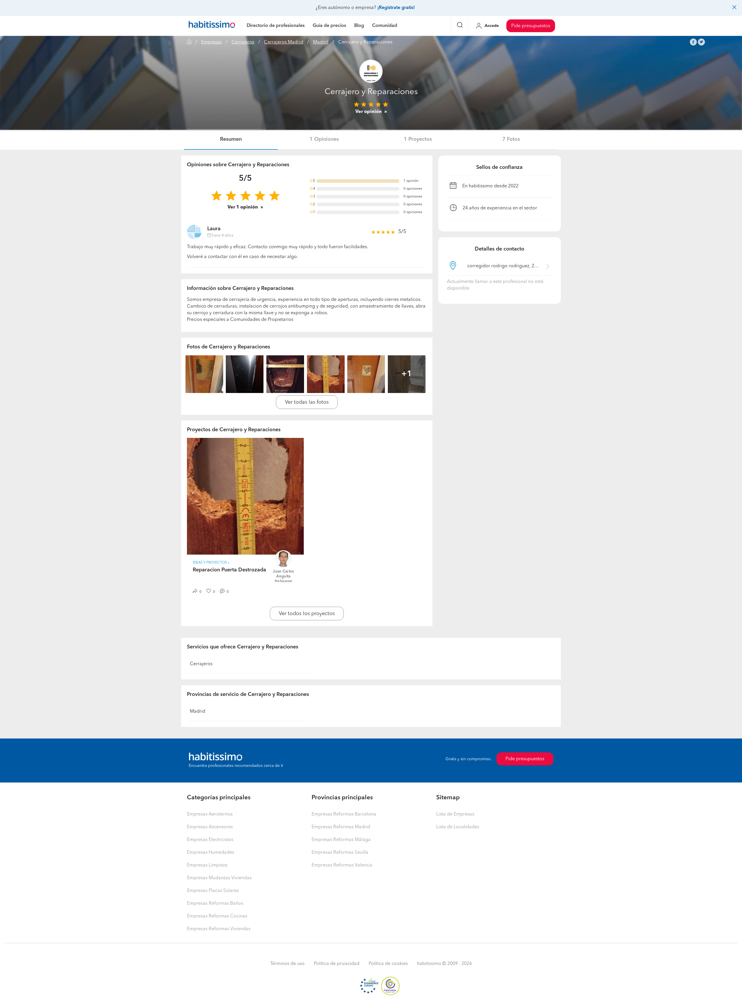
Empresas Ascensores (210, 827)
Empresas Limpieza (207, 865)
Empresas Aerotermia (210, 814)
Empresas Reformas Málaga (341, 840)
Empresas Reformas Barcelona (344, 814)
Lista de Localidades (457, 827)
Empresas (211, 42)
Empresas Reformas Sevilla (340, 852)
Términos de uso (287, 963)
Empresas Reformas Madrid (341, 827)
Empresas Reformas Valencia (342, 865)
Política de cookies (388, 963)
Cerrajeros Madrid (283, 42)
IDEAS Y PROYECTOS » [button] (211, 562)
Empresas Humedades (210, 852)
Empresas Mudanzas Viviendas (219, 878)
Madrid (320, 42)
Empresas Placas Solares (213, 891)
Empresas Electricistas (210, 840)
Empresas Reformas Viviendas (218, 929)
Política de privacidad (336, 963)
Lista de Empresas (455, 814)
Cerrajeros (243, 42)
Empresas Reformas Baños (215, 903)
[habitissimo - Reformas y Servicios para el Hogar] (212, 26)
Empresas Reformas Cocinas (217, 916)
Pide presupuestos (530, 26)
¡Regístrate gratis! (396, 8)
